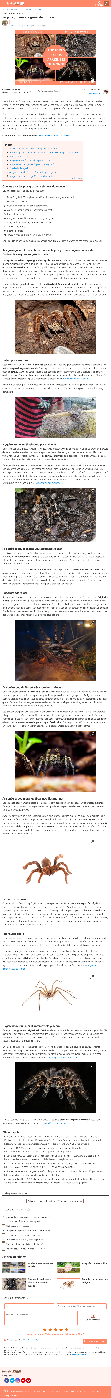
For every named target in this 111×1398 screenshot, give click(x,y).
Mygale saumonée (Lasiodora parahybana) (30, 161)
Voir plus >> (77, 178)
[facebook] (6, 1380)
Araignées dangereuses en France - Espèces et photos (30, 1230)
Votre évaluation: (35, 1334)
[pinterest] (28, 1380)
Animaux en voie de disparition (41, 1201)
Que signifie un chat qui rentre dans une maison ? (28, 1217)
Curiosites (17, 9)
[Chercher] (107, 3)
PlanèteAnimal (7, 9)
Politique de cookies (11, 1396)
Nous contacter (54, 1391)
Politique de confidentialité (89, 1391)
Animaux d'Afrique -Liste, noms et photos (24, 1240)
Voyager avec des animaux (70, 1201)
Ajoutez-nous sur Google (50, 91)
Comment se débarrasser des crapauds (23, 1221)
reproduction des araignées (75, 379)
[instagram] (17, 1380)
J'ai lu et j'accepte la (23, 1340)
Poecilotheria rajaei (18, 168)
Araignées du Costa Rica (94, 1263)
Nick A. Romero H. (18, 25)
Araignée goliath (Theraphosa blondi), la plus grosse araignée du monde (43, 153)
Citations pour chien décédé (18, 1226)
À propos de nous (40, 1391)
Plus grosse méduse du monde (54, 136)
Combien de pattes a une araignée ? (95, 1281)
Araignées (94, 93)
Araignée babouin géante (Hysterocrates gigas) (31, 164)
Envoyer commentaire (94, 1341)
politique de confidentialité (30, 1340)
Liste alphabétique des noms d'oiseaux (23, 1235)
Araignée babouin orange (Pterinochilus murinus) (32, 176)
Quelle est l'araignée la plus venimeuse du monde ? (39, 1283)
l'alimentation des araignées (48, 483)
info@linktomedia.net (79, 1354)
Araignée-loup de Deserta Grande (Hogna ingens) (32, 172)
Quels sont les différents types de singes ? (24, 1244)
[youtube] (23, 1380)
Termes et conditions (70, 1391)
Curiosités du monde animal (32, 9)
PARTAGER (99, 5)
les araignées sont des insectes (63, 1058)
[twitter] (12, 1380)
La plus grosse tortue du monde (40, 1265)
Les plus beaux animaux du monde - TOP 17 (25, 1249)
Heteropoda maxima (19, 157)
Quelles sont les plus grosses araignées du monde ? (33, 149)
